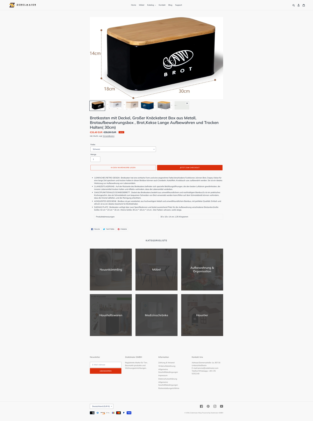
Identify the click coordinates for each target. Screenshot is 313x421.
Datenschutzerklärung (167, 379)
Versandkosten (108, 136)
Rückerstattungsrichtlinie (168, 388)
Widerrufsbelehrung (166, 366)
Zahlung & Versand (166, 362)
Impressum (163, 375)
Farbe (92, 144)
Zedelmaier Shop (196, 413)
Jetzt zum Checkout (190, 167)
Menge (93, 154)
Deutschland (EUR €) (101, 406)
